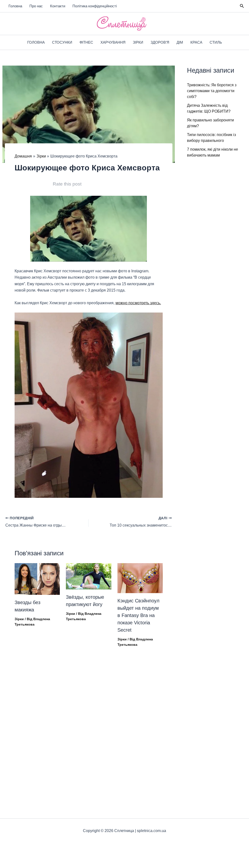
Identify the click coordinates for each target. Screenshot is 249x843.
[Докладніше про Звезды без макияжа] (37, 579)
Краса (196, 42)
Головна (15, 6)
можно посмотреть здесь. (138, 303)
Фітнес (86, 42)
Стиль (216, 42)
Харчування (112, 42)
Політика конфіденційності (94, 6)
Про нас (36, 6)
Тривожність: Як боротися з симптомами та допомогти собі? (211, 91)
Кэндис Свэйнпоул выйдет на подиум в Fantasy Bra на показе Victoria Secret (138, 615)
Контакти (57, 6)
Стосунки (62, 42)
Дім (180, 42)
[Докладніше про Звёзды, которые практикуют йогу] (88, 576)
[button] (242, 6)
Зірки (138, 42)
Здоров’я (160, 42)
